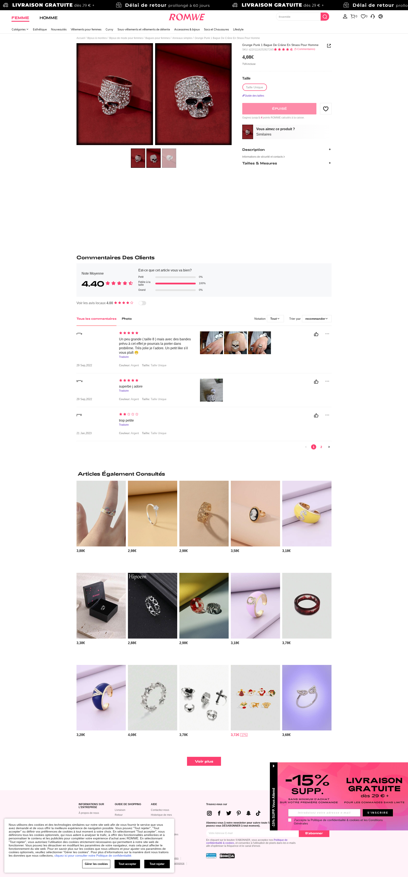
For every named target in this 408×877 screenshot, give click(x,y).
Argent (129, 365)
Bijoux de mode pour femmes (126, 38)
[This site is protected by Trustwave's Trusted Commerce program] (211, 855)
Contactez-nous (160, 810)
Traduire (124, 357)
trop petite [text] (126, 420)
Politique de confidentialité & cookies (335, 820)
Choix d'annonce (174, 863)
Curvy (109, 29)
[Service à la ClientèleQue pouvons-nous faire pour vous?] (372, 16)
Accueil (80, 38)
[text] (155, 333)
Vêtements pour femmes (86, 29)
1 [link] (313, 447)
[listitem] (101, 525)
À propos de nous (89, 812)
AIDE (154, 804)
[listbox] (345, 16)
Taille (246, 78)
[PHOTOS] (154, 94)
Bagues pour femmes (157, 38)
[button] (326, 108)
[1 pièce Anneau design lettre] (101, 606)
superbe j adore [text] (131, 386)
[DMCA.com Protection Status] (227, 855)
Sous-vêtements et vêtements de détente (144, 29)
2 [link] (321, 447)
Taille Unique (154, 365)
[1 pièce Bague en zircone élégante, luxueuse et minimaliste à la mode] (152, 513)
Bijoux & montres (97, 38)
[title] (204, 474)
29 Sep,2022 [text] (84, 365)
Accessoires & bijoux (187, 29)
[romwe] (186, 16)
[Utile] (316, 334)
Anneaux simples (182, 38)
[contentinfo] (80, 551)
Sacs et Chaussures (216, 29)
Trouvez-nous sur (216, 804)
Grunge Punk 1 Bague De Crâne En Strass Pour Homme (280, 45)
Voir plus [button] (204, 761)
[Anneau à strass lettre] (307, 513)
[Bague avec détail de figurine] (255, 513)
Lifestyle (238, 29)
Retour (119, 814)
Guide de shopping (128, 804)
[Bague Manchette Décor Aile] (307, 698)
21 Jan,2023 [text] (84, 433)
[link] (204, 5)
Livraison (120, 810)
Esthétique (40, 29)
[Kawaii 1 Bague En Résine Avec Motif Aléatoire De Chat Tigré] (101, 513)
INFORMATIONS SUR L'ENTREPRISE (91, 806)
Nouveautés (59, 29)
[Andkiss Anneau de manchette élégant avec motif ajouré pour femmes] (204, 513)
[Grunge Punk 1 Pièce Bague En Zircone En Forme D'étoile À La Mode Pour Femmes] (152, 698)
